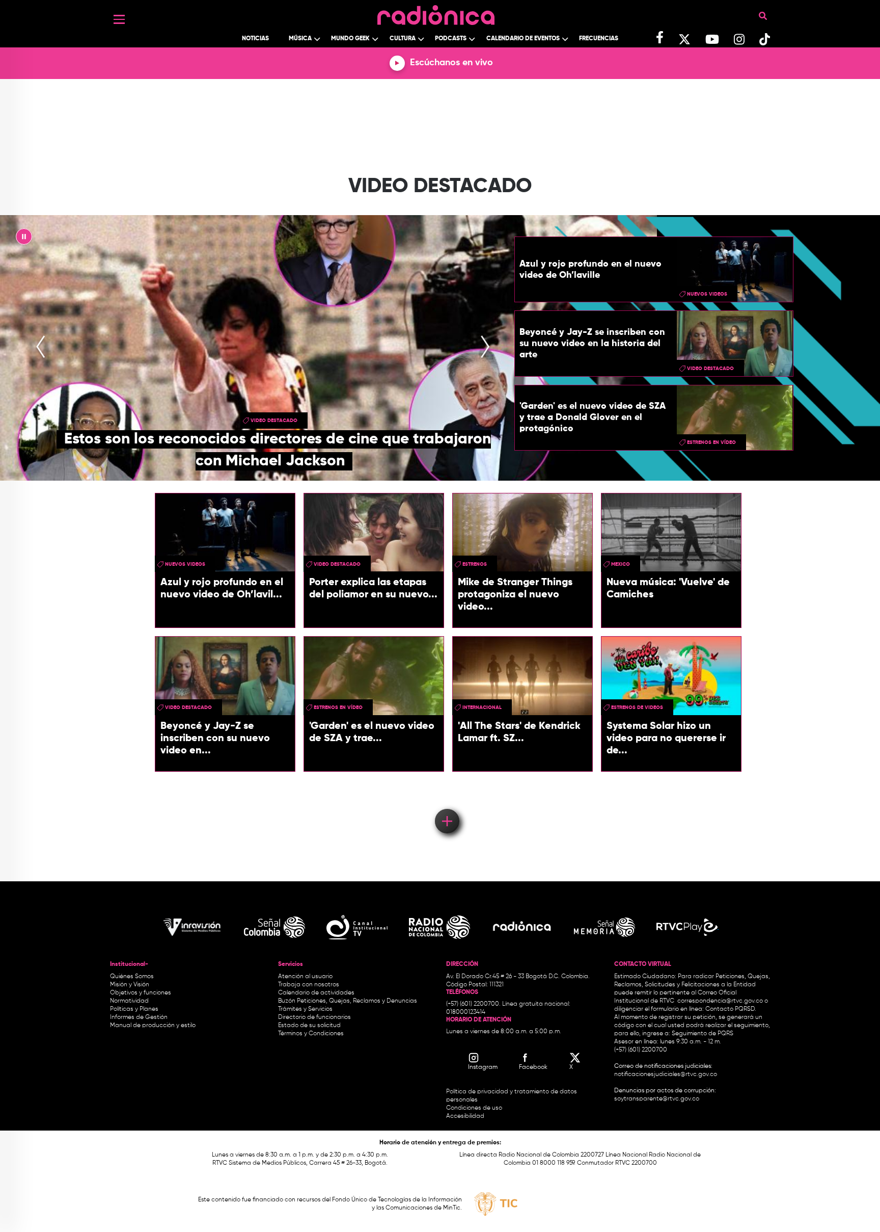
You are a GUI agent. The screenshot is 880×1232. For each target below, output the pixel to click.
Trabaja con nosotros (308, 985)
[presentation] (40, 347)
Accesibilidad (466, 1116)
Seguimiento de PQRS (702, 1034)
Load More (446, 806)
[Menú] (119, 19)
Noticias (255, 39)
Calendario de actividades (316, 993)
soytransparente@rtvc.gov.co (656, 1099)
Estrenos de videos (637, 707)
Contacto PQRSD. (730, 1009)
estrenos (474, 564)
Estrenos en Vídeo (711, 442)
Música (300, 39)
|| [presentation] (24, 239)
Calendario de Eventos (523, 39)
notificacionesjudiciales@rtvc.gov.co (665, 1074)
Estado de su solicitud (309, 1026)
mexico (620, 564)
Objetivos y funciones (140, 993)
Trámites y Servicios (305, 1009)
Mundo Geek (350, 39)
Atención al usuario (305, 977)
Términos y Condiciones (311, 1034)
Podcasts (450, 39)
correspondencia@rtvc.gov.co (720, 1001)
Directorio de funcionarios (314, 1017)
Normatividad (129, 1001)
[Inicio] (435, 12)
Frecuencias (598, 39)
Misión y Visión (129, 985)
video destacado (274, 420)
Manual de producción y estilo (153, 1026)
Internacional (482, 707)
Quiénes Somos (132, 977)
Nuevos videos (707, 294)
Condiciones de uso (474, 1108)
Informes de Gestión (139, 1017)
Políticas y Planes (134, 1009)
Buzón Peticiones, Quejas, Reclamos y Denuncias (347, 1001)
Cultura (403, 39)
